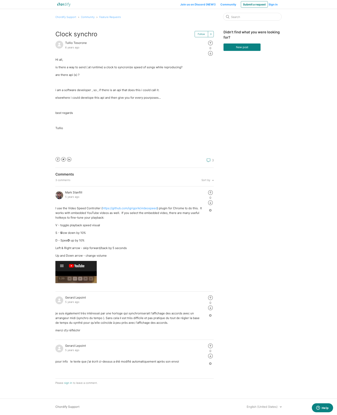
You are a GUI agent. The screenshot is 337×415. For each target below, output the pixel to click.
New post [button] (242, 47)
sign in (68, 382)
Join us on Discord (198, 4)
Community (228, 4)
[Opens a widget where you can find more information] (322, 408)
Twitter (63, 159)
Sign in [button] (273, 4)
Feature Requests (110, 17)
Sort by (206, 180)
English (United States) (262, 407)
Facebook (57, 159)
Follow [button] (201, 34)
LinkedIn (69, 159)
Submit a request (254, 4)
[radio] (210, 43)
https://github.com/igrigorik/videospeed (129, 208)
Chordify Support (65, 17)
